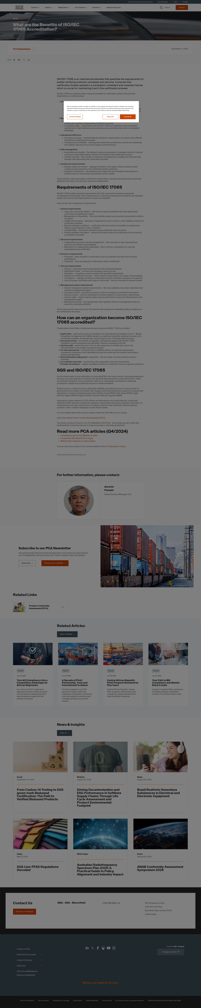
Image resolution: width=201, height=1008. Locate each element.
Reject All (110, 117)
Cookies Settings (75, 117)
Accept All (127, 117)
